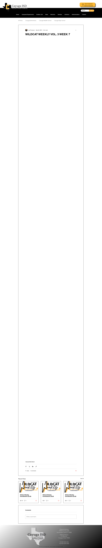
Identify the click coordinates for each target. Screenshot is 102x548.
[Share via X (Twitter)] (29, 466)
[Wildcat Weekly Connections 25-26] (28, 487)
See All (82, 478)
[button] (89, 4)
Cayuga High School (59, 20)
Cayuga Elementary (30, 20)
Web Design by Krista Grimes (56, 546)
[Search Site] (91, 11)
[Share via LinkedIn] (32, 466)
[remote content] (51, 248)
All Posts (20, 20)
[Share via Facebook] (26, 466)
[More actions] (76, 30)
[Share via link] (36, 466)
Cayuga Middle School (45, 20)
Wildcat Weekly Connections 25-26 (25, 495)
